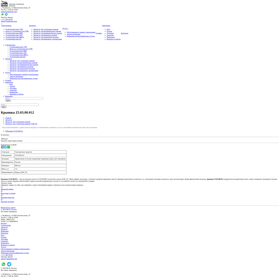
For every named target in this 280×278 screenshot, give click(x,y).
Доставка (4, 239)
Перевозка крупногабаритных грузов (15, 253)
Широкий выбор (7, 189)
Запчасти (4, 227)
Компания (4, 231)
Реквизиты (5, 243)
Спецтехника (6, 225)
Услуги (3, 247)
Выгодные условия (8, 193)
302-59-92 (7, 19)
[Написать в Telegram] (6, 15)
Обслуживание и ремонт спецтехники (15, 249)
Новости (4, 229)
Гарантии (4, 241)
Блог (2, 235)
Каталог (4, 223)
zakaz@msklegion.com (9, 12)
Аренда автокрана (7, 251)
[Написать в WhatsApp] (3, 15)
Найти (8, 100)
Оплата (3, 237)
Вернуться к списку (8, 207)
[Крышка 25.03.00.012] (14, 131)
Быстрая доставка (7, 202)
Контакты (4, 233)
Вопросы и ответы (8, 245)
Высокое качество (7, 197)
